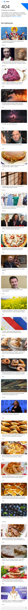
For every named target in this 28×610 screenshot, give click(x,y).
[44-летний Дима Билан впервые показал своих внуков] (14, 285)
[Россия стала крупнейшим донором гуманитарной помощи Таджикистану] (14, 326)
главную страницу (16, 16)
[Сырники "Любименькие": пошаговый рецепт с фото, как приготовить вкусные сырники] (14, 471)
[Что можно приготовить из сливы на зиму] (14, 513)
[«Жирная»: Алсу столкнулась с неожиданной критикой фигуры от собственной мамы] (14, 596)
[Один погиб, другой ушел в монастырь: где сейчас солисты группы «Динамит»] (14, 223)
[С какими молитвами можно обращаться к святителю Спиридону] (14, 36)
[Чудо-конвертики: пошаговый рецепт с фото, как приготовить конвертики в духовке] (14, 430)
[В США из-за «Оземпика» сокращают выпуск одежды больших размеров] (14, 202)
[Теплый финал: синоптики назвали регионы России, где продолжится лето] (14, 389)
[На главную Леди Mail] (7, 1)
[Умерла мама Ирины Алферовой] (14, 409)
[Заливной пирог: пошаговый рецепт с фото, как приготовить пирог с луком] (14, 161)
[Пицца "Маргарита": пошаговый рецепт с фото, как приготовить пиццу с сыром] (14, 451)
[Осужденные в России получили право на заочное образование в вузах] (14, 181)
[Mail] (4, 1)
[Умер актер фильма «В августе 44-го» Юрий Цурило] (14, 264)
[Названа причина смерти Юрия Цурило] (14, 140)
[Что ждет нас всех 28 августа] (14, 119)
